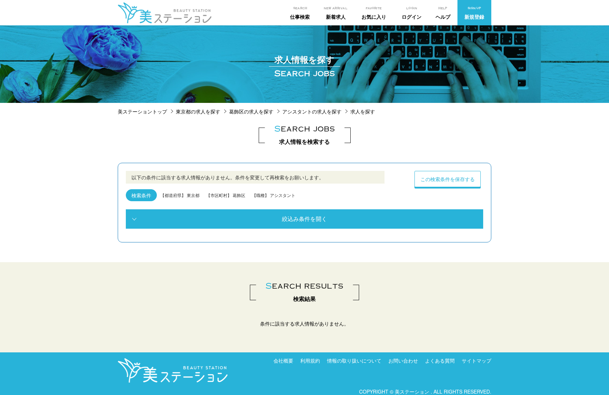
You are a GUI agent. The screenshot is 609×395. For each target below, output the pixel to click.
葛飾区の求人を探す (251, 111)
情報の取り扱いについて (354, 360)
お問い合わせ (403, 360)
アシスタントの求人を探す (312, 111)
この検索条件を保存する (447, 179)
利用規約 (310, 360)
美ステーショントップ (142, 111)
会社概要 (283, 360)
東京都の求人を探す (198, 111)
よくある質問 (440, 360)
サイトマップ (476, 360)
